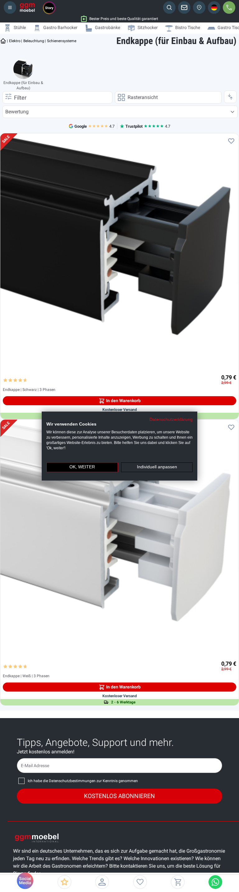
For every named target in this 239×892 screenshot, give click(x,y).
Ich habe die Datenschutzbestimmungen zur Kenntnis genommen (83, 781)
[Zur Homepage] (3, 41)
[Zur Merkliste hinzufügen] (231, 141)
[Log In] (102, 882)
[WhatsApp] (215, 882)
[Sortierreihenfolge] (230, 97)
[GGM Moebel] (27, 7)
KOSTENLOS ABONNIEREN (119, 796)
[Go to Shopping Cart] (178, 882)
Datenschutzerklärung (171, 419)
